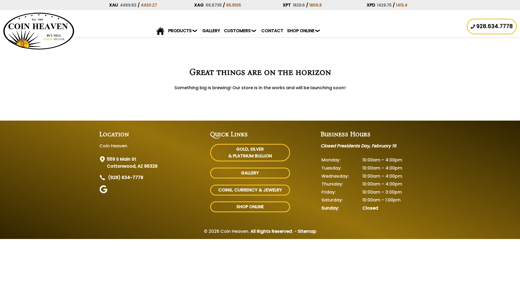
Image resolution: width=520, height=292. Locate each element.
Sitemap (307, 231)
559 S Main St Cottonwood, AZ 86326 (132, 162)
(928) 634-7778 (125, 177)
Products (180, 31)
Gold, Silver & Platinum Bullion (250, 152)
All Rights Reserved (271, 231)
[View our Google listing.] (104, 192)
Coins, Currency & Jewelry (250, 190)
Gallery (211, 31)
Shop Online (300, 31)
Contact (272, 31)
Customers (237, 31)
